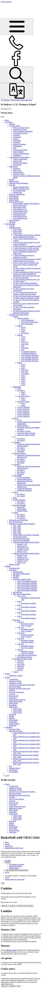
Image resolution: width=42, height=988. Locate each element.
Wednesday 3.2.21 (23, 559)
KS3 (22, 346)
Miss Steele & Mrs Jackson (21, 594)
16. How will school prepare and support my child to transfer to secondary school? (26, 297)
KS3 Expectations (27, 324)
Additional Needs (14, 227)
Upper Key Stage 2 (23, 401)
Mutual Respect (18, 172)
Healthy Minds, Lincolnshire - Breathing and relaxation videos (26, 536)
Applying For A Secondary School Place (22, 685)
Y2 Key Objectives (23, 409)
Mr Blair (16, 577)
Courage (16, 139)
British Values (13, 166)
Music (15, 498)
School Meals (13, 720)
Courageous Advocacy (20, 133)
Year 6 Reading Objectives (29, 361)
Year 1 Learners (26, 625)
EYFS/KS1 (25, 348)
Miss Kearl (16, 620)
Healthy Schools (14, 564)
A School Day (13, 679)
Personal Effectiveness (24, 479)
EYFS (23, 327)
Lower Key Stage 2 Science (26, 433)
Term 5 (19, 612)
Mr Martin (16, 575)
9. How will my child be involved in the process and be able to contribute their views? (26, 264)
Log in (7, 775)
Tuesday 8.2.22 (22, 546)
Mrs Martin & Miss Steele (21, 574)
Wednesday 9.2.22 (23, 548)
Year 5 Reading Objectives (29, 359)
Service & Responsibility (21, 153)
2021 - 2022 (17, 525)
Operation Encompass (20, 163)
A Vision (12, 226)
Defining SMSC (22, 511)
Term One (20, 622)
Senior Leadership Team (21, 187)
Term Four (20, 638)
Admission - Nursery (15, 675)
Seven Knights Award (16, 202)
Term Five (20, 644)
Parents (7, 677)
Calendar (12, 690)
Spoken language (22, 426)
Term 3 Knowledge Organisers (27, 585)
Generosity (16, 135)
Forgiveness (17, 140)
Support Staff (17, 192)
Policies (8, 862)
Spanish (15, 513)
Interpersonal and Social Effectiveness (25, 482)
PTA (10, 766)
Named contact (14, 181)
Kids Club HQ (13, 696)
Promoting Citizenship (24, 490)
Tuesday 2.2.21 (22, 557)
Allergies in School (15, 681)
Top (3, 883)
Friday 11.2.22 (22, 551)
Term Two (20, 627)
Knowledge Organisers (28, 603)
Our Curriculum (10, 224)
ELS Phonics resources (24, 657)
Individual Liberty (19, 174)
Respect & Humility (19, 144)
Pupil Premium (14, 196)
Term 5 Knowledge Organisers (27, 588)
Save (18, 986)
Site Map (8, 860)
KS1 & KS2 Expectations (29, 322)
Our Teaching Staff (19, 190)
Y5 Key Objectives (23, 414)
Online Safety (13, 707)
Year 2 (23, 331)
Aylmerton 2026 (14, 568)
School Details (13, 198)
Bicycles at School (15, 687)
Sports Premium (14, 220)
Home (7, 120)
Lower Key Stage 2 (23, 396)
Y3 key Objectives (23, 411)
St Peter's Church (14, 768)
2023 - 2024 (17, 529)
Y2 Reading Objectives (28, 353)
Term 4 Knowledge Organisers (27, 587)
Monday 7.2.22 (22, 544)
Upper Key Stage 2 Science (26, 435)
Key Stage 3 (25, 374)
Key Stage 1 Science (23, 431)
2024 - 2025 (17, 531)
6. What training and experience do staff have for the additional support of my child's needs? (26, 251)
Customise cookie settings (25, 906)
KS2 (22, 350)
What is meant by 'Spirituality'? (23, 131)
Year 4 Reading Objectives (29, 357)
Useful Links (13, 770)
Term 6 (19, 616)
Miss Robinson (18, 572)
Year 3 (23, 379)
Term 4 (19, 609)
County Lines (17, 161)
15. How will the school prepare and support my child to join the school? (24, 293)
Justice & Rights (18, 152)
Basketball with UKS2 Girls (14, 848)
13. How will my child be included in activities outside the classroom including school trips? (26, 285)
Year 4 (23, 381)
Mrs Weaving (17, 592)
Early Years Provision (16, 522)
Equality (11, 179)
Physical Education (19, 500)
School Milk (13, 722)
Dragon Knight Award (20, 211)
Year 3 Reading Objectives (29, 355)
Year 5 (23, 383)
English (15, 316)
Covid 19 (12, 694)
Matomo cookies (11, 950)
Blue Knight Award (19, 207)
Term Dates (12, 725)
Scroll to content (6, 2)
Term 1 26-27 (21, 596)
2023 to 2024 (17, 231)
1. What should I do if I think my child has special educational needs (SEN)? (26, 236)
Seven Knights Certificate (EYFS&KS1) (26, 203)
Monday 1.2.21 (22, 555)
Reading (20, 335)
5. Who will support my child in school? (26, 248)
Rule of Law (17, 170)
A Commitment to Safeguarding (19, 157)
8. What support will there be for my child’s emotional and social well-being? (27, 260)
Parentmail (12, 714)
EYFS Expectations (27, 320)
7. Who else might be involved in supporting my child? (23, 256)
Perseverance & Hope (20, 150)
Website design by (15, 879)
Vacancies (12, 222)
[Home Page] (16, 100)
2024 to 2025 (17, 233)
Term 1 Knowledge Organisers (27, 581)
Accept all (12, 906)
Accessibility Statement (16, 864)
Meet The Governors (15, 731)
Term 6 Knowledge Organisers (27, 590)
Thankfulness (17, 146)
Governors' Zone (14, 729)
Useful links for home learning (27, 655)
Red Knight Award (19, 215)
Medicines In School (15, 701)
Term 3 (19, 605)
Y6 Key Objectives (23, 416)
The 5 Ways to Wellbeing (21, 540)
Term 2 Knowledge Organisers (27, 583)
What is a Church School (21, 128)
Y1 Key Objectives (23, 407)
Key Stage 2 (25, 333)
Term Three (21, 633)
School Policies (14, 200)
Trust (14, 148)
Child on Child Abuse (20, 159)
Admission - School (15, 683)
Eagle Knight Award (19, 209)
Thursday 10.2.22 (23, 550)
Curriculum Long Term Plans (18, 520)
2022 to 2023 (17, 229)
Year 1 (23, 329)
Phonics (19, 326)
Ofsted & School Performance (18, 183)
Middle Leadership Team (21, 189)
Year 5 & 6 (24, 344)
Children (7, 566)
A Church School (14, 126)
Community (9, 727)
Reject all (4, 906)
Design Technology (19, 453)
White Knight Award (20, 216)
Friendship (16, 142)
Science (15, 418)
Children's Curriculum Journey (19, 314)
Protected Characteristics (17, 194)
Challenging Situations (24, 488)
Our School (8, 122)
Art (14, 437)
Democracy (16, 168)
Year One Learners (27, 642)
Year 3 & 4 (24, 342)
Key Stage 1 (21, 390)
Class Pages (13, 570)
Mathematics (17, 387)
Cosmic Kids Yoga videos (21, 538)
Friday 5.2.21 (21, 563)
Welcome (12, 124)
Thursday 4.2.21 (22, 561)
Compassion (17, 137)
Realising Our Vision (20, 129)
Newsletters (13, 705)
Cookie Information (15, 866)
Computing (16, 442)
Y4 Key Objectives (23, 413)
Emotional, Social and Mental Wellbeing (22, 524)
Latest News (13, 698)
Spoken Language (23, 318)
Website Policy (14, 868)
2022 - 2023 (17, 527)
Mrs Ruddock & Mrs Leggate (22, 659)
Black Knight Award (19, 205)
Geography (16, 464)
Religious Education (19, 505)
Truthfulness (17, 155)
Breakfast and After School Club (19, 688)
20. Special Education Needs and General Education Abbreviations (26, 312)
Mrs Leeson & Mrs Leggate (22, 579)
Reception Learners (27, 624)
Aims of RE (21, 507)
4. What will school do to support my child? (27, 246)
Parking (11, 716)
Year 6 (23, 385)
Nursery (15, 672)
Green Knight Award (20, 213)
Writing (19, 363)
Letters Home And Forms (17, 699)
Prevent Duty (17, 165)
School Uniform (14, 724)
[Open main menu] (17, 27)
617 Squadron (13, 772)
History (15, 492)
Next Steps (20, 451)
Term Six (20, 650)
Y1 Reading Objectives (28, 352)
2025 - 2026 (17, 533)
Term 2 (19, 601)
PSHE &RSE (17, 476)
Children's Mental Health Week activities (26, 542)
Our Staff (12, 185)
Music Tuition (13, 703)
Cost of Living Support (16, 692)
